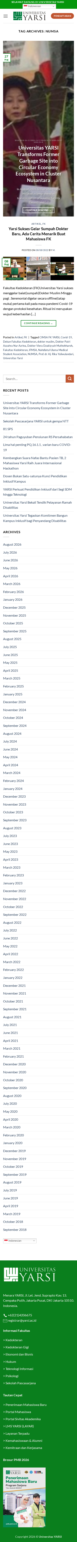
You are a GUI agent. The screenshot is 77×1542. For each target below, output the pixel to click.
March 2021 (11, 1048)
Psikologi (12, 1376)
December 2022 (14, 891)
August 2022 (12, 922)
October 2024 (13, 717)
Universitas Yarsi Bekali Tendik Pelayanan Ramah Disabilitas (37, 505)
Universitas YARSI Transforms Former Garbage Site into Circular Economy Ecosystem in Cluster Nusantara (39, 164)
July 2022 (10, 930)
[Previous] (9, 128)
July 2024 (10, 741)
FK (44, 223)
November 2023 (14, 804)
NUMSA (32, 354)
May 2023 (10, 851)
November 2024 (14, 710)
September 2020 (14, 1088)
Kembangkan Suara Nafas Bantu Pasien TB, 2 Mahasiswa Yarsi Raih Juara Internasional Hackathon (34, 463)
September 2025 (14, 631)
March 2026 (11, 584)
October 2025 (13, 623)
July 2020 (10, 1103)
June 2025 (10, 655)
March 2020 (11, 1127)
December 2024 (14, 702)
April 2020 (10, 1119)
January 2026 (12, 599)
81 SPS (8, 429)
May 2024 (10, 757)
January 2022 (12, 977)
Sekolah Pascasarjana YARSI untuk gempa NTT (36, 421)
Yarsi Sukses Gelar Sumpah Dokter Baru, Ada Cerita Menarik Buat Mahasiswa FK (38, 233)
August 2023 (12, 828)
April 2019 (10, 1206)
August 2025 (12, 639)
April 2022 (10, 954)
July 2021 (10, 1025)
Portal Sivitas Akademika (23, 1419)
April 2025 (10, 670)
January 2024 (12, 788)
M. (54, 250)
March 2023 (11, 867)
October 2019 (13, 1166)
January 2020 (12, 1143)
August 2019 (12, 1182)
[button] (5, 16)
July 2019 (10, 1190)
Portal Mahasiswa (18, 1412)
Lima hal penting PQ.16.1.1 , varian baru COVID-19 (37, 447)
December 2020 (14, 1064)
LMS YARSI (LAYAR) (20, 1426)
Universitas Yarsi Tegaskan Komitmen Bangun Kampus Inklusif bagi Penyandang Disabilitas (35, 518)
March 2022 (11, 962)
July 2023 (10, 836)
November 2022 (14, 899)
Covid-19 (66, 337)
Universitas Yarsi (13, 358)
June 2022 (10, 938)
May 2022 (10, 946)
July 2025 (10, 647)
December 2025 (14, 607)
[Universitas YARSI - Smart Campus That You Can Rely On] (29, 15)
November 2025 (14, 615)
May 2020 (10, 1111)
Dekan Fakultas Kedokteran (19, 341)
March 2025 (11, 678)
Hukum (11, 1361)
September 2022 (14, 914)
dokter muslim (45, 341)
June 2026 (10, 560)
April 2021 (10, 1040)
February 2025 (13, 686)
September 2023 (14, 820)
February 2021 (13, 1056)
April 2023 (10, 859)
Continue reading (38, 210)
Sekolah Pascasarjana (21, 1383)
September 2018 (14, 1229)
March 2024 (11, 773)
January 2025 (12, 694)
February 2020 (13, 1135)
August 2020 (12, 1096)
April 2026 (10, 576)
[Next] (67, 128)
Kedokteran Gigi (17, 1347)
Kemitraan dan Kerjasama (24, 1448)
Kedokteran (14, 1340)
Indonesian (34, 6)
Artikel (36, 223)
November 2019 (14, 1159)
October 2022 (13, 907)
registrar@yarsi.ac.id (21, 1320)
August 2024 (12, 733)
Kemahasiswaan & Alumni (24, 1440)
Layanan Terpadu (18, 1433)
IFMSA (33, 350)
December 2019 (14, 1151)
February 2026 (13, 592)
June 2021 (10, 1033)
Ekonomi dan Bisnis (19, 1354)
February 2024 (13, 781)
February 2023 (13, 875)
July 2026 (10, 552)
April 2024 (10, 765)
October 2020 (13, 1080)
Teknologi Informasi (19, 1369)
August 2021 (12, 1017)
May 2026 (10, 568)
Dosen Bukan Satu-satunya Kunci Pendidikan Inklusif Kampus (35, 478)
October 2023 (13, 812)
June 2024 (10, 749)
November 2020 (14, 1072)
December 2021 (14, 985)
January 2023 (12, 883)
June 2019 (10, 1198)
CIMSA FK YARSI (49, 337)
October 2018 (13, 1221)
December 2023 (14, 796)
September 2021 (14, 1009)
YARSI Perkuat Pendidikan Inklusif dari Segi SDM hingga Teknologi (37, 491)
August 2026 (12, 544)
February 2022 (13, 969)
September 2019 (14, 1174)
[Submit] (70, 379)
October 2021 (13, 1001)
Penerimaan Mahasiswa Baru (26, 1405)
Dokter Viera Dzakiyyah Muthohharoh (49, 345)
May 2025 (10, 662)
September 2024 (14, 725)
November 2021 (14, 993)
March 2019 (11, 1214)
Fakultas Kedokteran (15, 350)
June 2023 (10, 844)
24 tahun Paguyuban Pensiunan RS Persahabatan (38, 437)
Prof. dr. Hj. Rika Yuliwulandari (56, 354)
